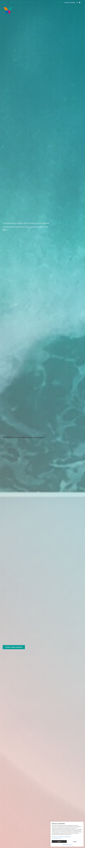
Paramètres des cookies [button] (67, 844)
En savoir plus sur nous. (57, 838)
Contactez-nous (31, 2)
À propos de (12, 2)
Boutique (5, 2)
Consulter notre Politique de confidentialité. (61, 836)
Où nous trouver (21, 2)
